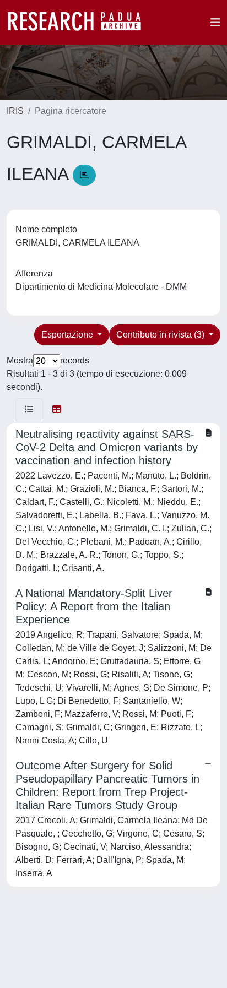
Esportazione (68, 334)
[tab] (29, 409)
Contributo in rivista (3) (161, 334)
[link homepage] (80, 23)
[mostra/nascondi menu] (215, 22)
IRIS (15, 111)
